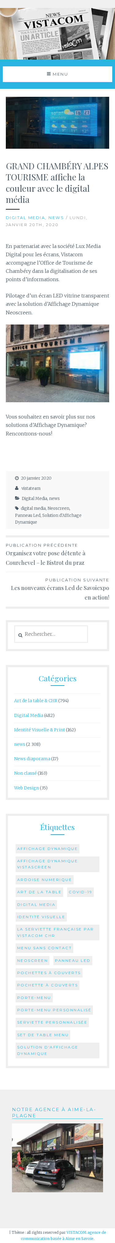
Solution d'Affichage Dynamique (48, 1050)
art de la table (39, 892)
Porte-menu (34, 997)
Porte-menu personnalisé (54, 1010)
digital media (33, 508)
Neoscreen (58, 508)
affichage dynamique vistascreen (47, 864)
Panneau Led (27, 515)
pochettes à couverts (49, 972)
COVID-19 (80, 892)
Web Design (26, 788)
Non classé (25, 773)
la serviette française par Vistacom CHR (55, 932)
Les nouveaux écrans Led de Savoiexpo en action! (60, 589)
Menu (60, 74)
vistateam (30, 488)
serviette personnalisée (52, 1022)
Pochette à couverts (47, 985)
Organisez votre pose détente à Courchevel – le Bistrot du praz (45, 554)
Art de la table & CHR (35, 700)
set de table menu (43, 1035)
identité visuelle (41, 917)
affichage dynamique (47, 848)
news (56, 217)
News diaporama (32, 758)
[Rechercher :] (51, 634)
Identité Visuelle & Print (39, 730)
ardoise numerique (44, 879)
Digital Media (25, 217)
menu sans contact (44, 948)
